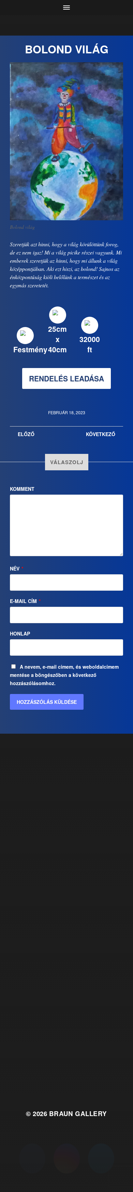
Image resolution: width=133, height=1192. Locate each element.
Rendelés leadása (66, 378)
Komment (22, 488)
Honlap (20, 633)
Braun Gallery (78, 1113)
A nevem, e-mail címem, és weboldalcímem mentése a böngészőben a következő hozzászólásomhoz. (64, 674)
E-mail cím (25, 601)
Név (16, 568)
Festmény (30, 349)
